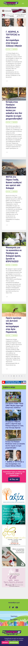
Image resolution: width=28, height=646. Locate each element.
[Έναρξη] (3, 376)
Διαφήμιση (14, 623)
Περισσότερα (14, 642)
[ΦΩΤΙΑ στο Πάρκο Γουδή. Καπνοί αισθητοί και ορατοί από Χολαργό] (6, 225)
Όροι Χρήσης (14, 619)
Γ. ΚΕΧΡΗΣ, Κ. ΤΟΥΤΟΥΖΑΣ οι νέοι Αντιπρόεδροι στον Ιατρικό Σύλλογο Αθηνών (14, 38)
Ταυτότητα (14, 616)
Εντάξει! (5, 642)
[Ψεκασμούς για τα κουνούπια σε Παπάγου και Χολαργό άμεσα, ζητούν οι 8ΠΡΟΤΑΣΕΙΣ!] (6, 297)
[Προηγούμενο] (6, 376)
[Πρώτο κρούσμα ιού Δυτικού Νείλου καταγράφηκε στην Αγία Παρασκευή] (6, 369)
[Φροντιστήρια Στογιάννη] (14, 10)
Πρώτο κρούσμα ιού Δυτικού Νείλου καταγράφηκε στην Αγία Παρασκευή (13, 325)
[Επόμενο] (24, 376)
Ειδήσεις (15, 49)
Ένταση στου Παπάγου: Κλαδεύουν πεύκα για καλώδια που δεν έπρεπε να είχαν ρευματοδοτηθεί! (14, 110)
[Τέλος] (14, 378)
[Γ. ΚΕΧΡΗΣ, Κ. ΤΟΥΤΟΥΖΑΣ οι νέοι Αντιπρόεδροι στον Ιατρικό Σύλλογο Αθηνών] (6, 81)
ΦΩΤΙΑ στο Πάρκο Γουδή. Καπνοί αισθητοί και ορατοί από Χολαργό (14, 182)
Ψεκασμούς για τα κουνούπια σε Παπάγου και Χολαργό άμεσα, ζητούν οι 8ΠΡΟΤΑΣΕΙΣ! (14, 254)
